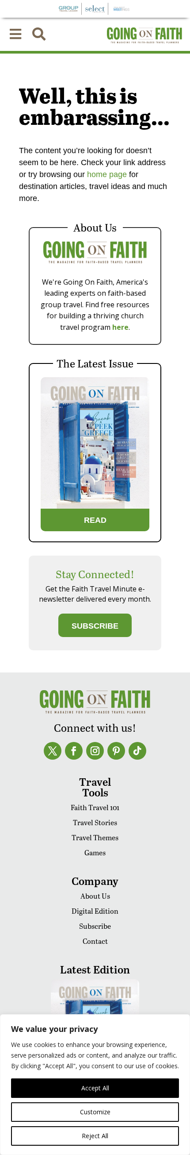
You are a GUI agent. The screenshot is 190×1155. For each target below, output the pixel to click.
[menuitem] (15, 34)
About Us (95, 895)
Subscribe (95, 926)
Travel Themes (95, 837)
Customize (95, 1112)
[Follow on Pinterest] (116, 751)
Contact (95, 941)
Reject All (95, 1136)
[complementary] (95, 1084)
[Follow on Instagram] (95, 751)
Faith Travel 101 (95, 807)
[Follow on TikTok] (137, 751)
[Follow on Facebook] (74, 751)
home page (106, 174)
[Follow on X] (52, 751)
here (120, 327)
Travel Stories (95, 822)
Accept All (95, 1088)
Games (95, 852)
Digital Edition (95, 911)
